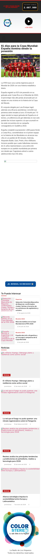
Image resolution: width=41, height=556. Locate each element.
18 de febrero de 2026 (20, 424)
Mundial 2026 (20, 319)
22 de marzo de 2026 (20, 386)
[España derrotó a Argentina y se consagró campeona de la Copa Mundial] (8, 337)
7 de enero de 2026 (20, 504)
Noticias (6, 375)
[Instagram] (23, 38)
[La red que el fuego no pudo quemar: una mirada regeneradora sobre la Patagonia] (20, 403)
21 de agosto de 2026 (23, 313)
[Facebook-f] (17, 38)
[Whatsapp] (35, 38)
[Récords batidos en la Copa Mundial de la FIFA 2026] (8, 323)
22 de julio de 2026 (23, 326)
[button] (3, 38)
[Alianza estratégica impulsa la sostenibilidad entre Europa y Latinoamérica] (20, 481)
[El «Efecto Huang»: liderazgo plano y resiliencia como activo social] (20, 365)
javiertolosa (7, 386)
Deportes (19, 299)
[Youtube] (29, 38)
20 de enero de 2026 (20, 464)
